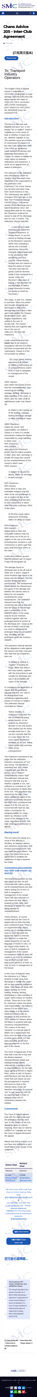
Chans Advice (28, 1387)
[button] (30, 13)
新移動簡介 (8, 1387)
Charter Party (11, 58)
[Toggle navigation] (17, 13)
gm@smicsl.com (17, 1205)
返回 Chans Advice (22, 1232)
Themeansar (30, 1380)
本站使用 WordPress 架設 (9, 1380)
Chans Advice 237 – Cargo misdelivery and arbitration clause (18, 1284)
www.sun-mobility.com (18, 1208)
